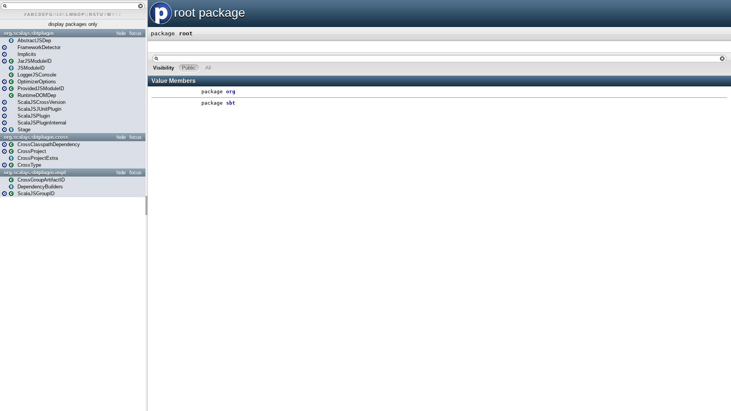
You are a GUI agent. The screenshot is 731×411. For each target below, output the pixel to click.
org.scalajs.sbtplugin (29, 33)
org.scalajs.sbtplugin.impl (35, 172)
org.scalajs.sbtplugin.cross (36, 137)
